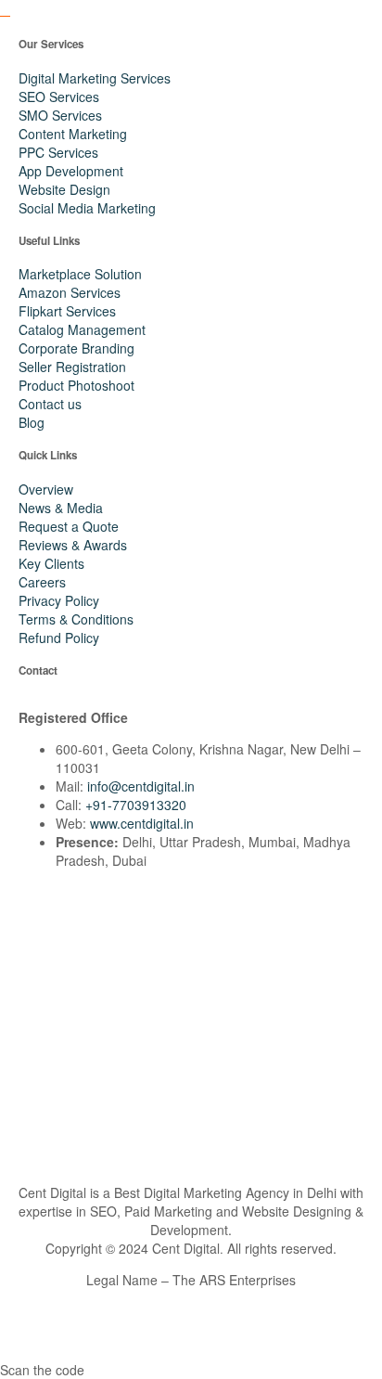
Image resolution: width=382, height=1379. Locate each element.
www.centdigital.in (142, 823)
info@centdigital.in (141, 786)
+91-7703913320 (135, 804)
